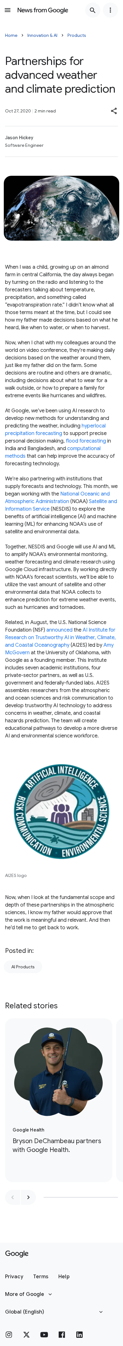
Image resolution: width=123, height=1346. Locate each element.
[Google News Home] (43, 10)
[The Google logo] (17, 1254)
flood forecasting (86, 441)
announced (59, 630)
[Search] (92, 10)
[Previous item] (12, 1197)
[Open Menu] (7, 10)
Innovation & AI (42, 35)
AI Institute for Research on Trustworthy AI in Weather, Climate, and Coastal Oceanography (60, 637)
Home (11, 35)
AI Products (23, 967)
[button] (114, 110)
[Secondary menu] (110, 10)
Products (76, 35)
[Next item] (28, 1197)
